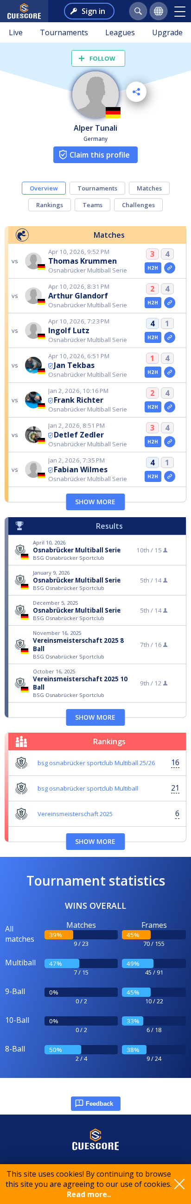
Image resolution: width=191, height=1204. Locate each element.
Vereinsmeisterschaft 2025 (75, 814)
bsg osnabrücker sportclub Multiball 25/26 (96, 763)
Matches (149, 188)
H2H (152, 268)
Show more (95, 501)
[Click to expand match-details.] (169, 267)
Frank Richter (78, 400)
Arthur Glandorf (78, 296)
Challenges (138, 205)
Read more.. (89, 1194)
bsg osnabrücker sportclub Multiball (88, 788)
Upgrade (167, 32)
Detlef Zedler (79, 435)
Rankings (49, 205)
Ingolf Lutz (68, 330)
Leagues (120, 32)
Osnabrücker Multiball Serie (77, 550)
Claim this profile (100, 155)
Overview (44, 188)
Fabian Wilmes (81, 469)
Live (16, 32)
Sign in (93, 11)
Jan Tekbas (74, 365)
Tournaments (64, 32)
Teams (92, 205)
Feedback (99, 1103)
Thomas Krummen (82, 261)
